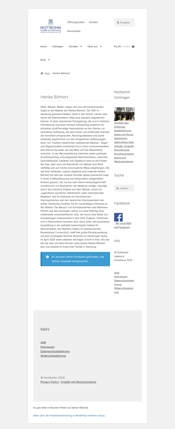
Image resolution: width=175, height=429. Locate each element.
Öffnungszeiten (75, 22)
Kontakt (93, 22)
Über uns (93, 46)
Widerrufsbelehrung (53, 355)
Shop (43, 59)
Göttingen (57, 46)
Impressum (120, 276)
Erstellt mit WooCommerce (78, 382)
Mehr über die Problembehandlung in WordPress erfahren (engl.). (69, 415)
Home (43, 46)
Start (47, 73)
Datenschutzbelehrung (55, 351)
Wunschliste (73, 31)
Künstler (73, 46)
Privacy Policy (50, 382)
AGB (116, 272)
